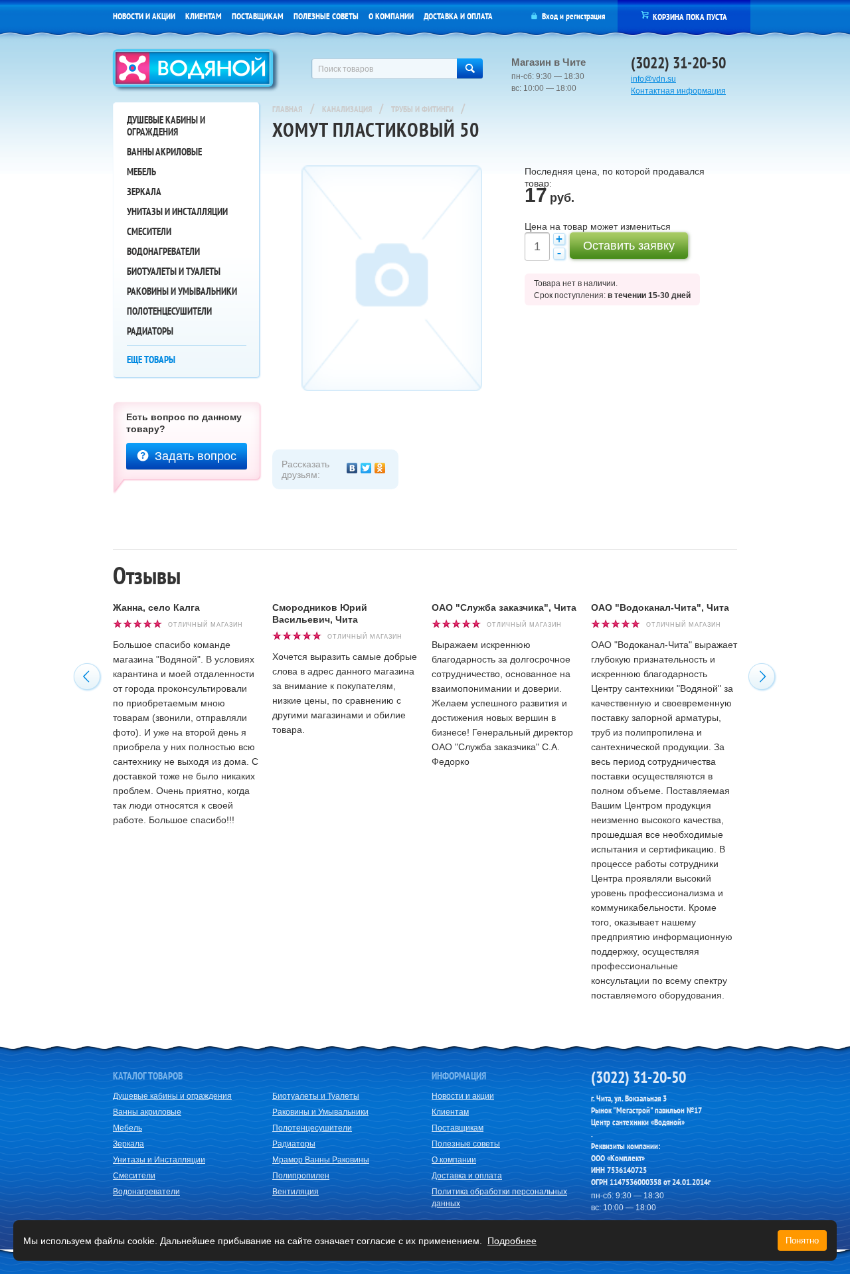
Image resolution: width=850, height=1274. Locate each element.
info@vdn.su (653, 79)
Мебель (141, 171)
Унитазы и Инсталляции (177, 211)
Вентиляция (295, 1191)
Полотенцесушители (169, 311)
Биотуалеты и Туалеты (173, 271)
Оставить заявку (629, 245)
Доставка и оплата (458, 16)
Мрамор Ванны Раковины (320, 1159)
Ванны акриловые (164, 151)
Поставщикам (258, 16)
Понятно (802, 1240)
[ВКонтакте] (352, 468)
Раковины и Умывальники (182, 291)
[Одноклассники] (380, 468)
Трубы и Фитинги (423, 109)
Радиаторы (150, 331)
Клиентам (203, 16)
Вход (550, 16)
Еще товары (151, 359)
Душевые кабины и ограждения (166, 126)
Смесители (149, 231)
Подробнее (512, 1240)
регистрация (585, 16)
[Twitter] (366, 468)
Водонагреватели (163, 251)
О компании (391, 16)
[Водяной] (196, 71)
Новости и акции (144, 16)
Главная (287, 109)
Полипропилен (300, 1175)
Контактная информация (678, 91)
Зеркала (144, 191)
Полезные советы (326, 16)
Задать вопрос (195, 456)
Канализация (348, 109)
